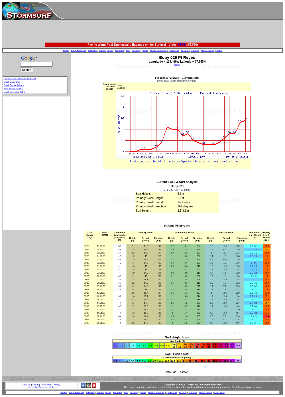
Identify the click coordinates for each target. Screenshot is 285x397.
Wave (110, 50)
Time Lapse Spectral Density (184, 161)
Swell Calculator (12, 82)
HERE (181, 44)
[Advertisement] (173, 11)
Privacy (56, 384)
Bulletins (92, 50)
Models (102, 50)
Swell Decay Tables (14, 85)
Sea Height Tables (13, 88)
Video (219, 50)
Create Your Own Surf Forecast (20, 78)
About (35, 384)
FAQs (177, 64)
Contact (26, 384)
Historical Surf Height (145, 161)
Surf (128, 50)
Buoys (66, 50)
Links (51, 387)
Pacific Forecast (158, 50)
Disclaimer (46, 384)
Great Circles (207, 50)
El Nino (185, 50)
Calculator (219, 392)
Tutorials (195, 50)
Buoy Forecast (78, 50)
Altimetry (136, 50)
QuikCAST (174, 50)
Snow (145, 50)
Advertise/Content (37, 387)
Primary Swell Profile (223, 161)
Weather (119, 50)
